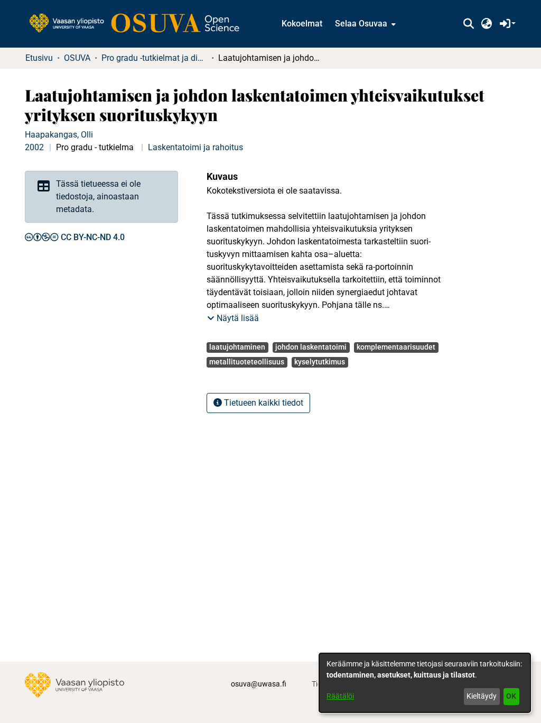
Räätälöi (340, 696)
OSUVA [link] (77, 58)
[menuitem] (364, 24)
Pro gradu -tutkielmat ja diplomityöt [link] (154, 58)
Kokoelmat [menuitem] (302, 24)
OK (511, 696)
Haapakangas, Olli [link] (59, 135)
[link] (139, 24)
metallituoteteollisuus (246, 362)
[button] (468, 23)
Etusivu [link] (39, 58)
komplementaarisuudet (396, 347)
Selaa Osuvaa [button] (361, 24)
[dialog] (424, 682)
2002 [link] (34, 147)
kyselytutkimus (319, 362)
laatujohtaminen (237, 347)
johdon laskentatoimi (311, 347)
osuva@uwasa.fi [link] (258, 684)
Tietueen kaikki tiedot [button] (262, 403)
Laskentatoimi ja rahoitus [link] (195, 147)
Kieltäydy (482, 696)
